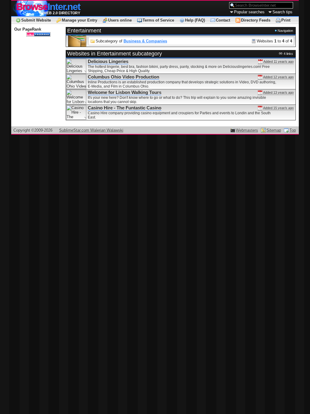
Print (285, 20)
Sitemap (273, 130)
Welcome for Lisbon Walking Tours (124, 92)
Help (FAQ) (195, 20)
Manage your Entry (79, 20)
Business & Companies (145, 41)
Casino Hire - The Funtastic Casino (124, 107)
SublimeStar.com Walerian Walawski (91, 130)
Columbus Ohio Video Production (123, 77)
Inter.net (48, 6)
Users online (120, 20)
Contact (223, 20)
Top (292, 130)
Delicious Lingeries (108, 61)
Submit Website (36, 20)
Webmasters (247, 130)
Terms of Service (158, 20)
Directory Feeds (255, 20)
